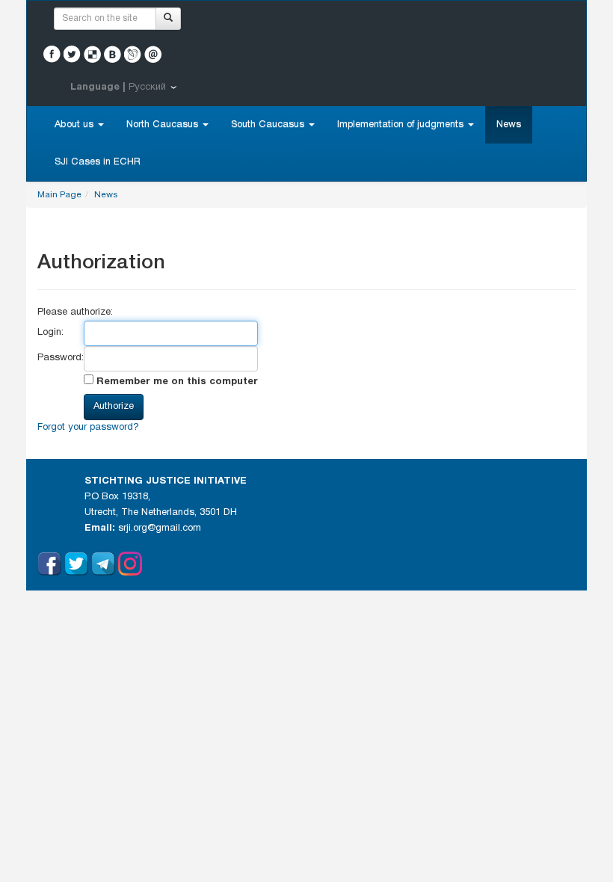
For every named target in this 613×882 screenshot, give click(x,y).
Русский (147, 87)
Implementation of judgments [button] (401, 124)
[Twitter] (72, 54)
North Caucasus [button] (163, 124)
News (508, 124)
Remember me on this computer (175, 381)
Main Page (59, 195)
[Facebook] (52, 54)
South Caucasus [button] (269, 124)
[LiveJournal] (132, 54)
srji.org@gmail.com (159, 528)
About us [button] (75, 124)
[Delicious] (92, 54)
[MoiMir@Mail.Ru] (152, 54)
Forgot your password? (88, 427)
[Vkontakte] (112, 54)
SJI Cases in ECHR (98, 162)
